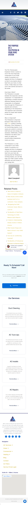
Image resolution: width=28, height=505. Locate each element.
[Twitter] (18, 12)
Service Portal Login (9, 467)
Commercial (7, 451)
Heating (5, 454)
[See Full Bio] (17, 181)
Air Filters (6, 464)
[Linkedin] (25, 12)
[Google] (21, 12)
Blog (4, 457)
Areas (5, 448)
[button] (2, 12)
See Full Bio (13, 181)
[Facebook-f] (10, 12)
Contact (5, 461)
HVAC (9, 123)
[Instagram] (14, 12)
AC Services (7, 445)
